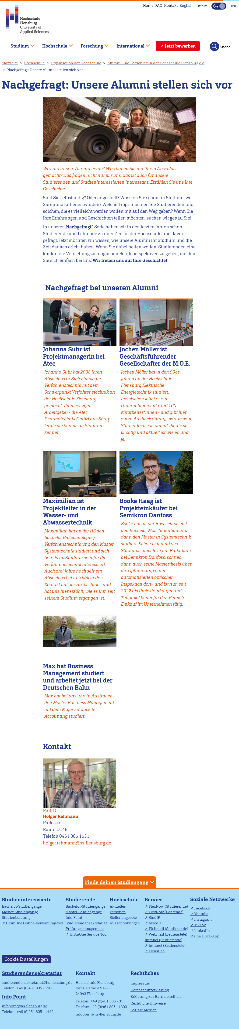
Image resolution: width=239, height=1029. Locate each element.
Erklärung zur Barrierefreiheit (155, 996)
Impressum (140, 983)
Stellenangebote (123, 917)
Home (148, 5)
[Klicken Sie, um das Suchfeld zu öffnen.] (214, 46)
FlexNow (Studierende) (168, 906)
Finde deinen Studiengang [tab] (116, 882)
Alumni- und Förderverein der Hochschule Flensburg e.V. (155, 63)
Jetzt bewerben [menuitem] (180, 46)
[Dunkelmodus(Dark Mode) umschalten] (218, 6)
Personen (118, 911)
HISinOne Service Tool (89, 934)
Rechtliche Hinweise (148, 1003)
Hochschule (34, 63)
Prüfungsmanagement (85, 928)
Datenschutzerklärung (149, 990)
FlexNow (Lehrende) (166, 911)
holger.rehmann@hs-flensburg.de (77, 843)
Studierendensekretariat (86, 923)
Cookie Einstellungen (26, 959)
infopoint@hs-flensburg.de (24, 1006)
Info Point (74, 917)
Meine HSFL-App (204, 936)
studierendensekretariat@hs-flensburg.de (37, 982)
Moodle (155, 923)
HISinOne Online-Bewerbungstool (34, 923)
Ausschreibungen (125, 923)
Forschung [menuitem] (88, 44)
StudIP (154, 917)
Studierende (80, 899)
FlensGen (157, 951)
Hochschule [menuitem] (51, 44)
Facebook (202, 908)
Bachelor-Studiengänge (22, 906)
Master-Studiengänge (20, 911)
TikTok (200, 925)
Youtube (201, 913)
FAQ (158, 5)
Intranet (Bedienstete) (167, 945)
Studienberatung (16, 917)
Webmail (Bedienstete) (168, 934)
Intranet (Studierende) (163, 939)
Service (153, 899)
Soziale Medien (143, 1010)
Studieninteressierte (27, 899)
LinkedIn (202, 930)
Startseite (10, 63)
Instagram (203, 919)
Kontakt (171, 5)
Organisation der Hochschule (76, 63)
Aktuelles (118, 906)
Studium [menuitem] (16, 44)
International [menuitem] (127, 44)
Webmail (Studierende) (168, 928)
